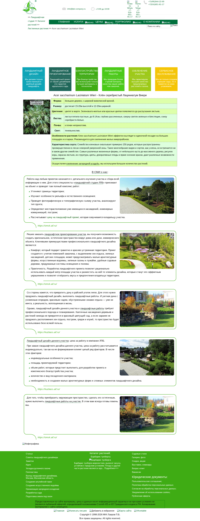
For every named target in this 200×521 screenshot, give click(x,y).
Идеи (28, 465)
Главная (64, 21)
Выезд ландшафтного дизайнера (41, 476)
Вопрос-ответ (138, 468)
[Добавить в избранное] (102, 511)
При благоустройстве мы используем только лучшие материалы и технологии (87, 82)
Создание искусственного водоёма (42, 485)
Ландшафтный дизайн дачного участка (48, 340)
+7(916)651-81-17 (156, 4)
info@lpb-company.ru (76, 9)
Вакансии (136, 472)
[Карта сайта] (124, 511)
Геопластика (32, 472)
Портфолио (123, 21)
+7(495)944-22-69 (156, 1)
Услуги (78, 21)
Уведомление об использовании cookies (151, 492)
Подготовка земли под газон (39, 496)
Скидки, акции (138, 461)
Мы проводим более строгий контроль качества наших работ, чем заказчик (113, 82)
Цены (99, 21)
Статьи (29, 454)
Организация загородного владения (42, 489)
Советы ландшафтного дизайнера (42, 457)
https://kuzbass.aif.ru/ (49, 332)
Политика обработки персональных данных (152, 485)
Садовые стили (139, 454)
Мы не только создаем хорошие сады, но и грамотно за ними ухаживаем (166, 82)
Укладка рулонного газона (38, 468)
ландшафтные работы (92, 308)
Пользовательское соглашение (146, 481)
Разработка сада (34, 493)
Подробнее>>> (111, 468)
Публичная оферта (141, 496)
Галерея (136, 457)
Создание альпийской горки (39, 482)
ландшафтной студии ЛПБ (89, 182)
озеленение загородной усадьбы (82, 163)
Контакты (113, 24)
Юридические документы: (150, 477)
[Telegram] (138, 17)
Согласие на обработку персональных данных (154, 488)
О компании (151, 21)
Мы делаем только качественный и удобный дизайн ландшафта (34, 82)
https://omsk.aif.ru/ (47, 225)
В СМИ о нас (99, 171)
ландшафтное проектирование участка (65, 234)
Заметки (30, 461)
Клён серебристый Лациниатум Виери (123, 95)
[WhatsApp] (130, 17)
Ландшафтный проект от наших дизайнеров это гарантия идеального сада (60, 82)
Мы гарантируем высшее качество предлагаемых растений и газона (139, 82)
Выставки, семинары (142, 465)
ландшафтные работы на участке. (63, 401)
